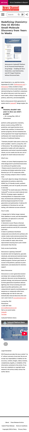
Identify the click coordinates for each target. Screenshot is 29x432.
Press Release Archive (17, 422)
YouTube (3, 314)
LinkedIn (4, 312)
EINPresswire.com (19, 84)
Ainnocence (4, 87)
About (7, 422)
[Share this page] (27, 14)
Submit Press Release (8, 426)
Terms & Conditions (21, 426)
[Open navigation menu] (2, 14)
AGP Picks (4, 2)
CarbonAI (13, 103)
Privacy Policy (22, 429)
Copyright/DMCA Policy (9, 429)
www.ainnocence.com (19, 298)
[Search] (19, 14)
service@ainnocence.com (9, 308)
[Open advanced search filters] (22, 14)
